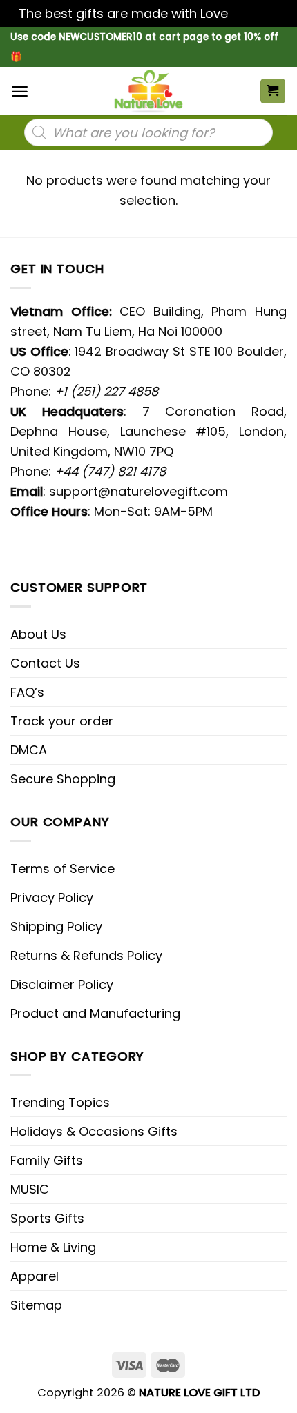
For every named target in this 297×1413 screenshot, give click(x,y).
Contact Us (45, 663)
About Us (38, 634)
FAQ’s (27, 692)
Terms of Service (62, 868)
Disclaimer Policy (61, 984)
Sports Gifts (47, 1218)
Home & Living (53, 1247)
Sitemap (36, 1305)
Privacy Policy (51, 897)
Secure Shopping (62, 779)
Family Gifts (46, 1160)
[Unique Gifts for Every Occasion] (148, 91)
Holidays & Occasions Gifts (94, 1131)
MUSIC (29, 1189)
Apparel (34, 1276)
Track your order (61, 721)
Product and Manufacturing (95, 1013)
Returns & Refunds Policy (86, 955)
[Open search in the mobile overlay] (148, 132)
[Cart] (273, 91)
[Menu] (19, 91)
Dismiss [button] (254, 13)
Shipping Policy (56, 926)
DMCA (28, 750)
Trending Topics (60, 1102)
